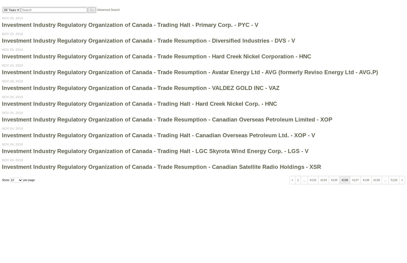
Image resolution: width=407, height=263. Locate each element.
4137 (355, 180)
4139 (376, 180)
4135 (334, 180)
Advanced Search (108, 10)
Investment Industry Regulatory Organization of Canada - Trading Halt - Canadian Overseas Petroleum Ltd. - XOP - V (158, 135)
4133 (313, 180)
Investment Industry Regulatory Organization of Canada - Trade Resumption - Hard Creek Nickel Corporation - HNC (156, 56)
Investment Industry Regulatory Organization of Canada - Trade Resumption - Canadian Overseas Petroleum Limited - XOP (167, 119)
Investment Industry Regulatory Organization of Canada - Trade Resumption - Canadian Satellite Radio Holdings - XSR (161, 167)
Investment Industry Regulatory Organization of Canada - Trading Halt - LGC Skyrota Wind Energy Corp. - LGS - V (155, 151)
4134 (323, 180)
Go (92, 10)
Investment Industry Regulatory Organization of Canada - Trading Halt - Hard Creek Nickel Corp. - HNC (139, 104)
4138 (366, 180)
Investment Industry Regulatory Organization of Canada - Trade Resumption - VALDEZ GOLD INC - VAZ (141, 88)
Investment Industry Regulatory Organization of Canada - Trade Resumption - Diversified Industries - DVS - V (148, 40)
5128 (394, 180)
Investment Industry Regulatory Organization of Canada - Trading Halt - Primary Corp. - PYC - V (130, 25)
